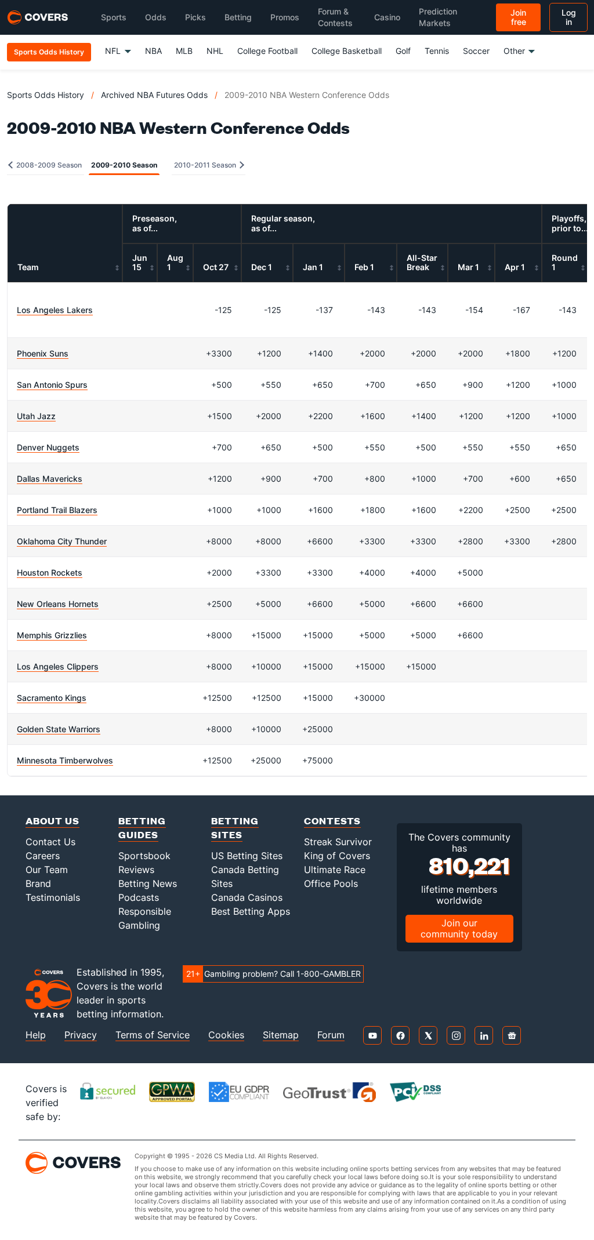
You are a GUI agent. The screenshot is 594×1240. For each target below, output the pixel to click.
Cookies (226, 1035)
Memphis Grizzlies (52, 635)
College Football (267, 51)
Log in (569, 17)
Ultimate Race (334, 869)
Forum (331, 1035)
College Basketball (347, 51)
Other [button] (514, 51)
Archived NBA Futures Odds (154, 95)
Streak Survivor (338, 842)
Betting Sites (235, 827)
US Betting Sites (246, 855)
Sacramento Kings (51, 698)
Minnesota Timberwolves (65, 760)
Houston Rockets (49, 572)
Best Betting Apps (250, 911)
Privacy (80, 1035)
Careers (43, 855)
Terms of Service (152, 1035)
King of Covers (337, 855)
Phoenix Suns (42, 353)
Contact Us (50, 842)
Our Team (47, 869)
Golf (403, 51)
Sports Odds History (45, 95)
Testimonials (53, 897)
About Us (52, 820)
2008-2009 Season (48, 165)
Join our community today (459, 928)
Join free (518, 17)
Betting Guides (142, 827)
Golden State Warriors (58, 729)
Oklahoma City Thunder (62, 541)
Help (36, 1035)
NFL (113, 51)
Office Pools (331, 883)
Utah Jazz (36, 416)
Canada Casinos (246, 897)
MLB (184, 51)
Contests (332, 820)
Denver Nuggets (48, 447)
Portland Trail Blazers (57, 510)
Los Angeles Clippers (58, 666)
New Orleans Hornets (58, 604)
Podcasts (138, 897)
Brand (38, 883)
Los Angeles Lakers (55, 310)
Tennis (437, 51)
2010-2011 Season (206, 165)
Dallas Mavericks (49, 478)
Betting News (147, 883)
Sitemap (281, 1035)
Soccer (476, 51)
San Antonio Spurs (52, 385)
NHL (215, 51)
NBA (153, 51)
